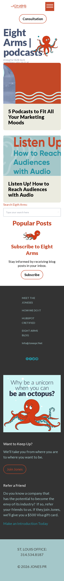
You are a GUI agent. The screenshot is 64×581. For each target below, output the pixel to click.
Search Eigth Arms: (15, 204)
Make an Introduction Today (26, 523)
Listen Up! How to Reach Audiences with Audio (28, 189)
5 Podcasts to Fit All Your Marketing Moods (31, 116)
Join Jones (15, 469)
